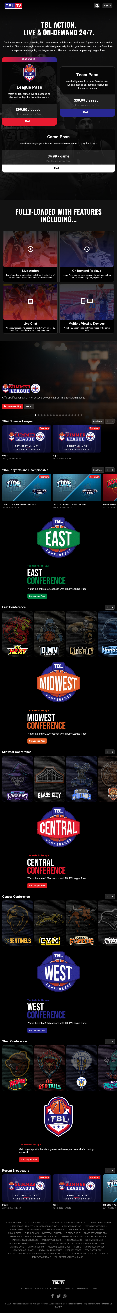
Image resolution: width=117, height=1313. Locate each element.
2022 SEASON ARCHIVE (101, 1223)
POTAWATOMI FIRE (93, 1250)
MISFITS (77, 1247)
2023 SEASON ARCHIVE (22, 1226)
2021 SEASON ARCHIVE (76, 1223)
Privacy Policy (82, 1289)
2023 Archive (26, 1289)
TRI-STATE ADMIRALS (41, 1257)
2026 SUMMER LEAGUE (16, 1223)
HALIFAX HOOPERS (95, 1236)
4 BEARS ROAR (16, 1229)
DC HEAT (100, 1229)
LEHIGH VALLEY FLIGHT (69, 1243)
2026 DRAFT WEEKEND (95, 1226)
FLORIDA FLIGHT (73, 1233)
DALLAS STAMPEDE (84, 1229)
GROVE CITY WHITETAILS (72, 1236)
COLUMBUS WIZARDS (54, 1229)
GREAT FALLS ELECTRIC (47, 1236)
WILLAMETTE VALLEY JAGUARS (69, 1257)
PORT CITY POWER (73, 1250)
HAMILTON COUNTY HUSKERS (25, 1240)
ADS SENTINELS (34, 1229)
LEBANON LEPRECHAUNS (44, 1243)
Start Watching (12, 406)
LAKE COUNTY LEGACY (19, 1243)
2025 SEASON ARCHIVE (70, 1226)
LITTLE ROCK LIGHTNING (94, 1243)
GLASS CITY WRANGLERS (95, 1233)
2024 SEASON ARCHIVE (46, 1226)
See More (98, 421)
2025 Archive (54, 1289)
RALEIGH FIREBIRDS (17, 1254)
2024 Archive (40, 1289)
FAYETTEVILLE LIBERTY (52, 1233)
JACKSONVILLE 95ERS (51, 1240)
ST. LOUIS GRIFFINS (38, 1254)
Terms (94, 1289)
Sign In (107, 6)
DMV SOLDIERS (14, 1233)
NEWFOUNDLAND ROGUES (50, 1250)
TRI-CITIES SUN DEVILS (81, 1254)
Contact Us (68, 1289)
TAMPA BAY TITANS (58, 1254)
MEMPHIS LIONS (17, 1247)
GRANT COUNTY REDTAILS (22, 1236)
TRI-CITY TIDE (100, 1254)
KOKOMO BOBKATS (94, 1240)
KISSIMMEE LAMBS (73, 1240)
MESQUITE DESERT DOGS (59, 1247)
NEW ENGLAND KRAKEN (23, 1250)
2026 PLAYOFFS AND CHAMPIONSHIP (46, 1223)
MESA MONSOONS (36, 1247)
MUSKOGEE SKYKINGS (95, 1247)
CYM (70, 1229)
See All (28, 406)
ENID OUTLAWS (32, 1233)
